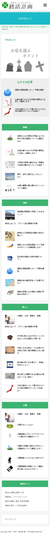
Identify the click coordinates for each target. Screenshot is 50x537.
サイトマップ (10, 519)
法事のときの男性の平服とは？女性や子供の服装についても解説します (30, 138)
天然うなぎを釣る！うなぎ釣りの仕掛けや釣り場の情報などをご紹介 (30, 350)
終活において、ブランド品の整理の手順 (21, 223)
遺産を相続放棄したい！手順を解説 (29, 90)
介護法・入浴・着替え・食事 (29, 316)
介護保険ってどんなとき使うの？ (30, 458)
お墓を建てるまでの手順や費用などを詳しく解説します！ (30, 100)
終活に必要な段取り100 (14, 493)
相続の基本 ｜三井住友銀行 (16, 505)
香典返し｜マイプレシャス (16, 497)
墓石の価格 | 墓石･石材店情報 (17, 501)
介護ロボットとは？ (25, 425)
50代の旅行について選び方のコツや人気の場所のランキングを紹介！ (30, 110)
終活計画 (22, 532)
